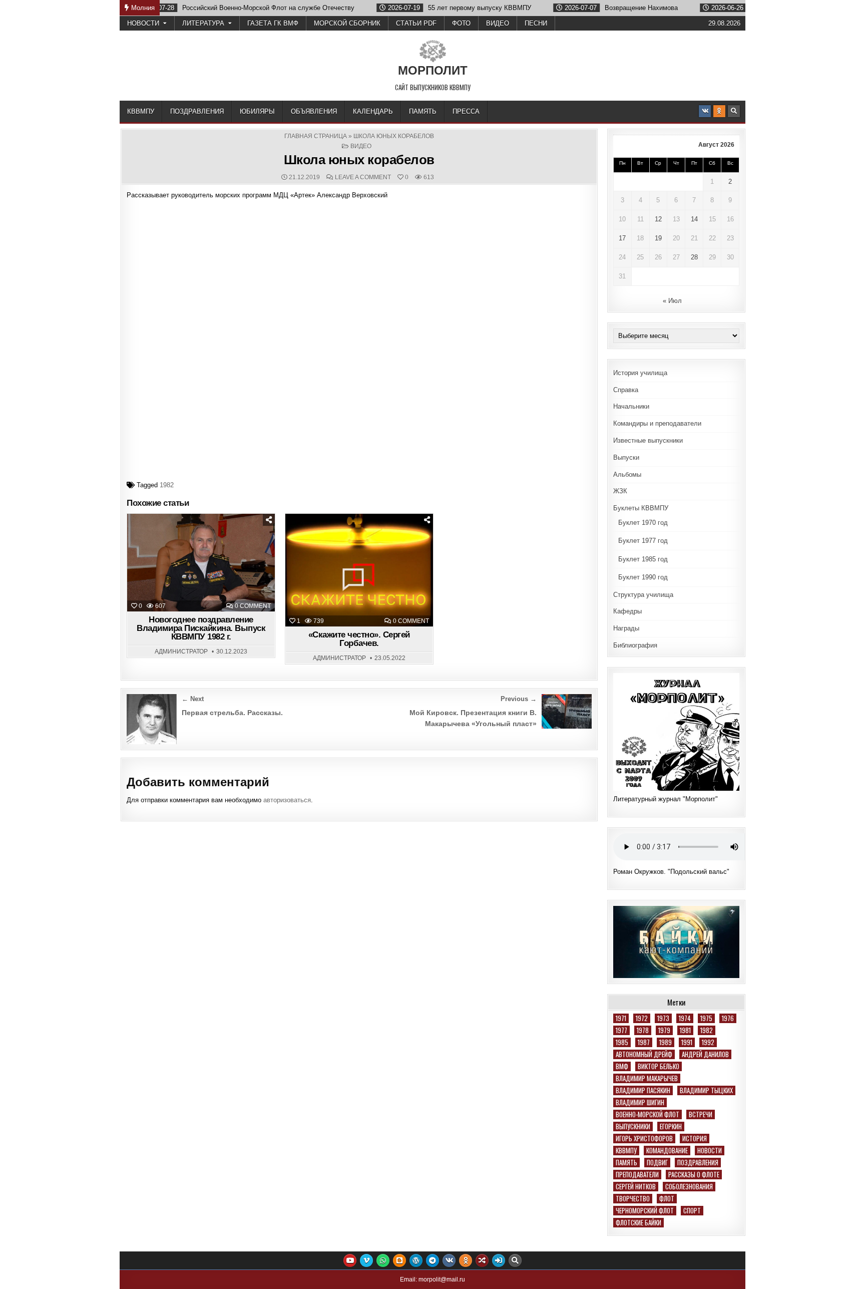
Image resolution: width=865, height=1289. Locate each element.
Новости (143, 23)
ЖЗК (620, 491)
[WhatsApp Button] (382, 1260)
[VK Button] (705, 111)
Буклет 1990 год (643, 577)
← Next (193, 699)
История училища (640, 373)
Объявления (314, 111)
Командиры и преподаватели (657, 423)
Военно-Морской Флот (647, 1114)
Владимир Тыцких (706, 1090)
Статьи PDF (416, 23)
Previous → (519, 699)
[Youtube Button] (349, 1260)
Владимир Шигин (640, 1102)
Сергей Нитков (636, 1186)
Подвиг (657, 1162)
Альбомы (627, 474)
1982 (167, 485)
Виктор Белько (658, 1066)
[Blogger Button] (399, 1260)
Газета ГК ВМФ (272, 23)
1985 (622, 1042)
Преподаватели (637, 1174)
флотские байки (638, 1222)
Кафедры (627, 611)
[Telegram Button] (432, 1260)
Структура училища (643, 594)
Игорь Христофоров (644, 1138)
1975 (706, 1018)
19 (658, 238)
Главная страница (315, 136)
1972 (642, 1018)
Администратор (181, 652)
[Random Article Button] (482, 1260)
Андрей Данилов (705, 1054)
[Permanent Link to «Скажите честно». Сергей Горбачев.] (359, 570)
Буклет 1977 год (643, 540)
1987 (644, 1042)
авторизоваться (287, 800)
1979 (664, 1030)
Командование (667, 1150)
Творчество (633, 1198)
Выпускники (633, 1126)
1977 (621, 1030)
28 (694, 257)
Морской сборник (347, 23)
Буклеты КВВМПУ (640, 508)
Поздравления (197, 111)
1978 (643, 1030)
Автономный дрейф (644, 1054)
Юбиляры (257, 111)
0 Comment (253, 606)
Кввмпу (626, 1150)
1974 (685, 1018)
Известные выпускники (648, 440)
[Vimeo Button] (366, 1260)
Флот (666, 1198)
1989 (665, 1042)
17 (622, 238)
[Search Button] (734, 111)
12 (658, 219)
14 (694, 219)
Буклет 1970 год (643, 522)
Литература (203, 23)
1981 (685, 1030)
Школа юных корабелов (359, 159)
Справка (625, 390)
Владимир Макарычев (647, 1078)
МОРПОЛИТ (433, 70)
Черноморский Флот (645, 1210)
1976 (728, 1018)
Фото (461, 23)
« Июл (672, 300)
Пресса (466, 111)
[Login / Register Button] (498, 1260)
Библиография (635, 645)
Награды (626, 628)
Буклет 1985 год (643, 559)
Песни (536, 23)
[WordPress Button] (415, 1260)
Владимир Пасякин (643, 1090)
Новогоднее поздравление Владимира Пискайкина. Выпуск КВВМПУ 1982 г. (201, 628)
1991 (686, 1042)
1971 (621, 1018)
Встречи (700, 1114)
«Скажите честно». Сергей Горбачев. (359, 639)
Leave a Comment (363, 177)
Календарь (373, 111)
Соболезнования (689, 1186)
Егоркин (671, 1126)
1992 (708, 1042)
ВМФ (622, 1066)
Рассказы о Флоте (693, 1174)
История (694, 1138)
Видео (497, 23)
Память (423, 111)
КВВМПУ (140, 111)
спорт (692, 1210)
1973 (663, 1018)
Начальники (631, 406)
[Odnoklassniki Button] (719, 111)
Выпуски (626, 457)
